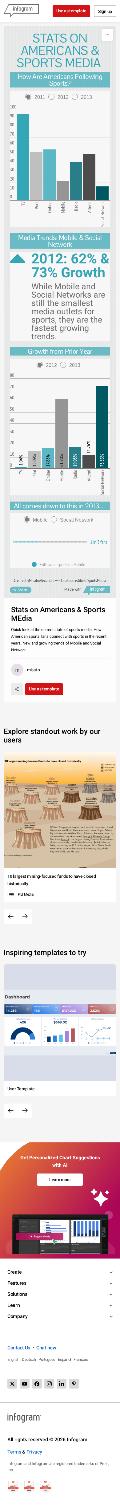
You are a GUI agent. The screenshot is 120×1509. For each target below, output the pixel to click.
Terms (14, 1452)
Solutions (17, 1294)
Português (46, 1359)
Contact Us (18, 1348)
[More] (107, 35)
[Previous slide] (11, 916)
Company (17, 1316)
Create (14, 1272)
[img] (23, 157)
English (13, 1359)
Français (81, 1359)
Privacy (34, 1452)
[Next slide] (25, 916)
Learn (13, 1305)
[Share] (17, 689)
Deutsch (29, 1359)
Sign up (105, 11)
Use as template (71, 10)
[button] (60, 564)
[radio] (36, 97)
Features (16, 1283)
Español (64, 1359)
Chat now (46, 1348)
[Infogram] (21, 11)
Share (22, 590)
